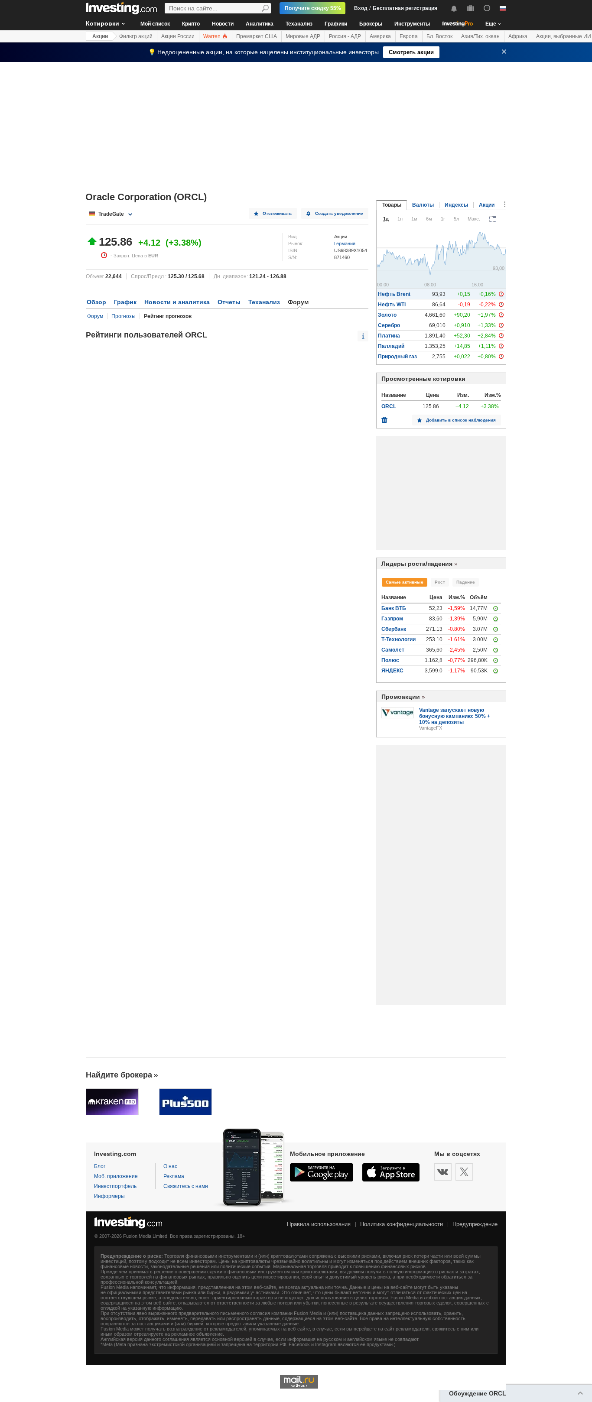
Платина (389, 336)
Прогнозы (123, 316)
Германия (344, 243)
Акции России (178, 36)
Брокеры (370, 24)
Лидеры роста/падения (416, 563)
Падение (465, 582)
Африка (517, 36)
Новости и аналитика (177, 302)
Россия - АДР (345, 36)
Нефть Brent (394, 294)
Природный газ (397, 357)
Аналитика (259, 24)
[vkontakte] (443, 1172)
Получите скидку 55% (313, 8)
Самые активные (404, 582)
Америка (380, 36)
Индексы (456, 205)
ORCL (388, 406)
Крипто (191, 24)
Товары (391, 205)
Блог (99, 1166)
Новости (223, 24)
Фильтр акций (136, 36)
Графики (336, 24)
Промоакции (400, 696)
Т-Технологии (398, 639)
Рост (440, 582)
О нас (170, 1166)
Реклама (173, 1176)
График (125, 302)
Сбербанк (393, 629)
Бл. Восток (439, 36)
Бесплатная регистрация (405, 8)
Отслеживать (277, 213)
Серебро (389, 325)
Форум (95, 316)
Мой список (155, 24)
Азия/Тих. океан (480, 36)
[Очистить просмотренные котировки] (384, 418)
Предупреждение (475, 1224)
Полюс (390, 660)
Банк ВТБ (393, 608)
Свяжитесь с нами (185, 1186)
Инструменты (412, 24)
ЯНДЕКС (392, 671)
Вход (361, 8)
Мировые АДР (303, 36)
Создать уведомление (339, 213)
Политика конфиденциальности (401, 1224)
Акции (100, 36)
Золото (387, 315)
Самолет (392, 650)
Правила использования (319, 1224)
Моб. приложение (116, 1176)
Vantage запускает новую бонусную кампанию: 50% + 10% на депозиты (454, 716)
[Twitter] (464, 1172)
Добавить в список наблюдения (461, 420)
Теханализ (299, 24)
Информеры (109, 1196)
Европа (409, 36)
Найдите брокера (119, 1075)
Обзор (96, 302)
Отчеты (229, 302)
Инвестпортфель (115, 1186)
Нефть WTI (392, 305)
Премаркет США (256, 36)
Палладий (391, 346)
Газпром (392, 619)
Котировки (102, 23)
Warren (212, 36)
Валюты (423, 205)
